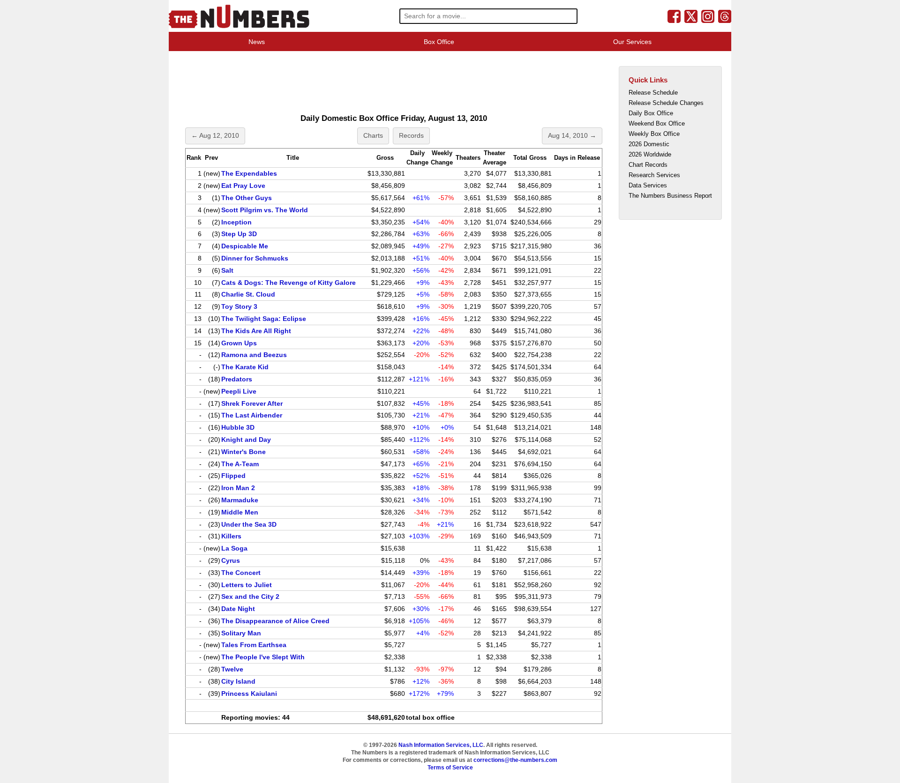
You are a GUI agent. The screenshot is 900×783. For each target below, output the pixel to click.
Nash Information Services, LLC (440, 745)
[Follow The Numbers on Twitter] (691, 16)
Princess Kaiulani (249, 693)
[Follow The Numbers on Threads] (724, 16)
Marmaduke (239, 500)
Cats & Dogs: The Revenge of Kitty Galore (288, 282)
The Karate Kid (245, 367)
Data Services (648, 185)
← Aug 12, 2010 (215, 135)
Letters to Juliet (246, 585)
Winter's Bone (243, 451)
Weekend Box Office (657, 123)
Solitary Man (241, 633)
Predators (236, 379)
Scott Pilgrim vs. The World (264, 210)
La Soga (234, 548)
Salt (227, 270)
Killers (231, 536)
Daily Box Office (651, 113)
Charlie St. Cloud (248, 294)
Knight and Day (246, 439)
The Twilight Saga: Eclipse (263, 318)
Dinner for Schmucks (254, 258)
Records (411, 135)
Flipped (233, 475)
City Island (238, 681)
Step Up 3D (239, 234)
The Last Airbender (251, 415)
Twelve (232, 669)
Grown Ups (239, 343)
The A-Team (240, 464)
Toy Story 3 (239, 306)
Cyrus (230, 560)
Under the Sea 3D (249, 524)
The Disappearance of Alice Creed (275, 621)
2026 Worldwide (650, 154)
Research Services (654, 175)
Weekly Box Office (654, 133)
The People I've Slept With (263, 657)
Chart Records (648, 164)
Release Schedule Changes (666, 102)
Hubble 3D (238, 427)
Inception (236, 222)
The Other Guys (246, 197)
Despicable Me (244, 246)
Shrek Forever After (252, 403)
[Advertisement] (353, 81)
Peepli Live (238, 391)
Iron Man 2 (238, 488)
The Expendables (249, 173)
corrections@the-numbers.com (515, 760)
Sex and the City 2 (250, 596)
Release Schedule (653, 92)
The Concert (241, 572)
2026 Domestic (649, 144)
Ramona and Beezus (254, 354)
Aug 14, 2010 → (572, 135)
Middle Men (239, 512)
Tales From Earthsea (253, 645)
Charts (373, 135)
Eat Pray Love (243, 185)
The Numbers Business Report (670, 195)
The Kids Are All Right (256, 331)
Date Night (238, 608)
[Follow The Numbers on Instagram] (707, 16)
